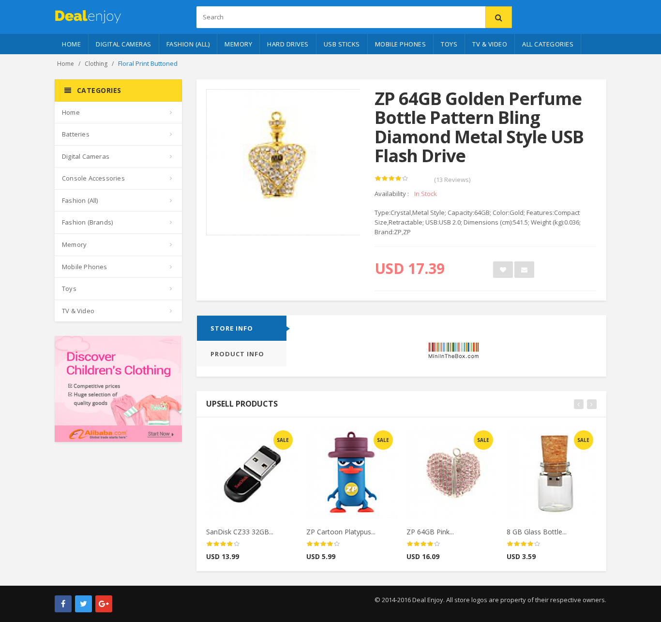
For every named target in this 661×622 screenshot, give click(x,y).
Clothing (96, 64)
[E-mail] (524, 269)
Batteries (76, 134)
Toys (449, 44)
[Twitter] (83, 603)
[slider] (391, 178)
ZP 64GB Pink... (430, 531)
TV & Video (489, 44)
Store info (231, 328)
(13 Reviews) (452, 179)
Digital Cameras (123, 44)
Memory (238, 44)
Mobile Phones (400, 44)
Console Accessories (93, 178)
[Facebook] (63, 603)
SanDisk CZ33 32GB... (239, 531)
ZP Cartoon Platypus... (341, 531)
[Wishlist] (503, 269)
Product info (237, 353)
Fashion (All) (188, 44)
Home (71, 44)
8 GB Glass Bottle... (537, 531)
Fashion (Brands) (87, 222)
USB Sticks (342, 44)
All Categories (547, 44)
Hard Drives (288, 44)
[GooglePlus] (103, 603)
